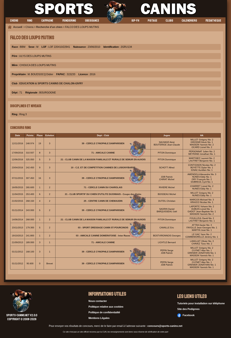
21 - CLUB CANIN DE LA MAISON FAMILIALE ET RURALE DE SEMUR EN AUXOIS (103, 159)
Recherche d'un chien (49, 27)
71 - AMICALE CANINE (103, 152)
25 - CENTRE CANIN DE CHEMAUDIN (103, 201)
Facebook (189, 315)
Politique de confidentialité (104, 312)
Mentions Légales (99, 318)
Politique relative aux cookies (105, 306)
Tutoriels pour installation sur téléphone (201, 303)
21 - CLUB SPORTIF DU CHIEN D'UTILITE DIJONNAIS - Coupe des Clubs (103, 194)
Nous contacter (97, 301)
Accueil (18, 27)
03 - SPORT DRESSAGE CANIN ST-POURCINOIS (103, 227)
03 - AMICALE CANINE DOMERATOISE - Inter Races (103, 235)
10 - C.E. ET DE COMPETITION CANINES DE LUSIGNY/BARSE (103, 167)
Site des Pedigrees (188, 309)
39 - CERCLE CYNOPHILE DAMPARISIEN (103, 143)
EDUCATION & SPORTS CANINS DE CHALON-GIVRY (51, 83)
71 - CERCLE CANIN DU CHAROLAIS (103, 187)
